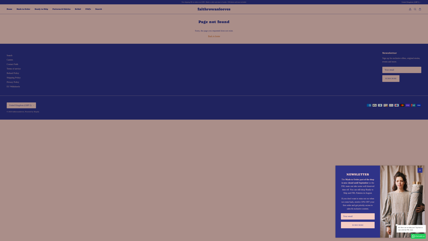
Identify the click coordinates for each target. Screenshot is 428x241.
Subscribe (357, 225)
